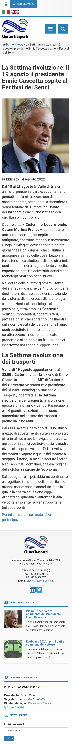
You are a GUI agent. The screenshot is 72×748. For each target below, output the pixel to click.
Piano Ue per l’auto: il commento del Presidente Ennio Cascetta (43, 614)
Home (10, 44)
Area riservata (23, 4)
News (19, 44)
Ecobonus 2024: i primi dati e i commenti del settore (45, 643)
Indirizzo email (14, 724)
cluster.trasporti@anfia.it (40, 580)
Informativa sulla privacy (22, 686)
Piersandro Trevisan (40, 703)
